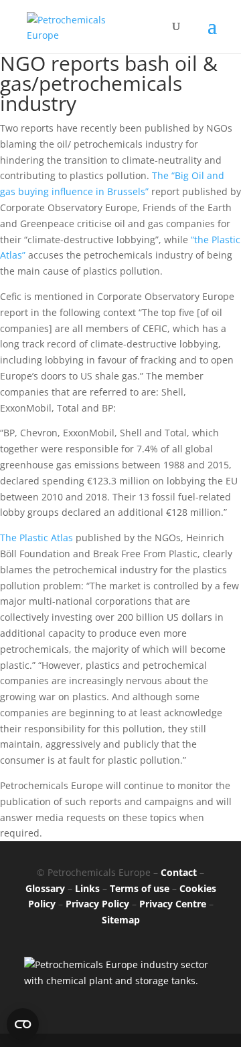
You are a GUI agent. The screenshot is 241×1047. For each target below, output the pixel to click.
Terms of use (139, 888)
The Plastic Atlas (36, 537)
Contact (179, 872)
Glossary (45, 888)
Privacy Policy (97, 903)
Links (87, 888)
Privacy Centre (172, 903)
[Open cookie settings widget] (23, 1024)
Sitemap (121, 919)
